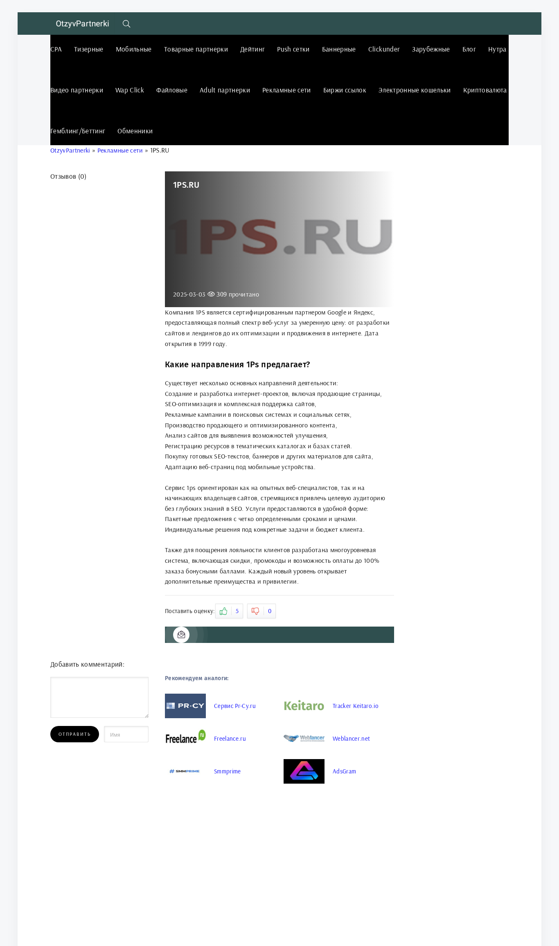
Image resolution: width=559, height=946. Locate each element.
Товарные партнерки (196, 49)
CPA (56, 49)
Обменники (135, 130)
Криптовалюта (485, 89)
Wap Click (129, 89)
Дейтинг (252, 49)
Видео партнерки (76, 89)
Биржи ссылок (344, 89)
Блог (469, 49)
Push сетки (293, 49)
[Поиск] (127, 24)
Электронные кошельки (415, 89)
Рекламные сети (286, 89)
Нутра (497, 49)
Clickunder (384, 49)
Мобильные (134, 49)
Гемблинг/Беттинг (77, 130)
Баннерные (339, 49)
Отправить (75, 734)
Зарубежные (431, 49)
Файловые (171, 89)
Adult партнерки (225, 89)
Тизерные (89, 49)
